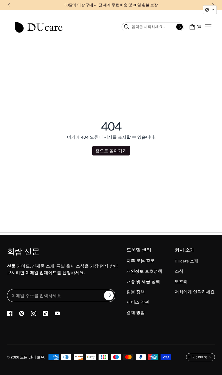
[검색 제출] (179, 27)
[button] (210, 9)
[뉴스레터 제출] (109, 295)
